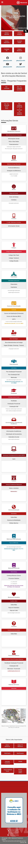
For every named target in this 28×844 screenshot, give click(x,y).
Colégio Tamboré (14, 258)
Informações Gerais (13, 138)
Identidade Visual (14, 832)
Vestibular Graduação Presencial (13, 663)
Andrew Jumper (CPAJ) (20, 771)
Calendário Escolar (14, 437)
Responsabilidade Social (8, 770)
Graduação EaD (13, 406)
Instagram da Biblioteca (14, 170)
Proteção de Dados (14, 830)
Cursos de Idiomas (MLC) (14, 316)
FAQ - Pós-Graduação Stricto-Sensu (6, 106)
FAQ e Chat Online (14, 141)
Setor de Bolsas (13, 197)
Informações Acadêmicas (13, 431)
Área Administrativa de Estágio (14, 342)
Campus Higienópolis (6, 41)
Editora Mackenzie (7, 745)
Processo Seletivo (14, 578)
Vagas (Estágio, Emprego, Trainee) (14, 345)
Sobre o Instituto (14, 488)
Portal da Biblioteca (13, 167)
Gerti (13, 459)
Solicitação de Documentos (14, 434)
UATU (13, 319)
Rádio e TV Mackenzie (20, 745)
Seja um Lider (14, 610)
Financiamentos (13, 144)
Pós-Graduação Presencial (13, 371)
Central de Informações (14, 829)
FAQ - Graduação (6, 87)
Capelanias (14, 287)
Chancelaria (14, 284)
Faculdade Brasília (19, 41)
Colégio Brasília (13, 261)
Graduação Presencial (14, 403)
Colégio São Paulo (14, 255)
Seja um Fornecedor (14, 835)
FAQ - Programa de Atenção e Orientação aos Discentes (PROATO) (19, 109)
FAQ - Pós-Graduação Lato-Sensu (19, 88)
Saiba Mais (14, 517)
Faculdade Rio (6, 50)
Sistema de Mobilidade (13, 520)
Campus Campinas (19, 33)
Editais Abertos (13, 523)
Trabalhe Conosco (14, 833)
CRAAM (20, 761)
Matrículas (14, 377)
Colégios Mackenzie (19, 50)
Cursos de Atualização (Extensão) (14, 313)
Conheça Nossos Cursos (14, 575)
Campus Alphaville (6, 33)
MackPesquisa (20, 753)
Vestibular (14, 400)
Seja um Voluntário (13, 607)
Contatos (13, 200)
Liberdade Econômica (7, 762)
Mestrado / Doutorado (13, 668)
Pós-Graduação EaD (14, 374)
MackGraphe (7, 753)
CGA (14, 427)
